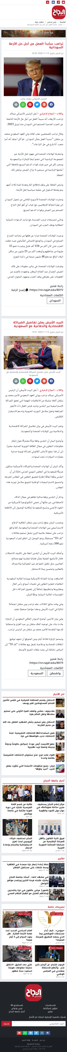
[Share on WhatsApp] (23, 105)
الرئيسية (63, 22)
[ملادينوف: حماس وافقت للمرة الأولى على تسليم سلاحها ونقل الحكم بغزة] (60, 1034)
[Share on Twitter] (37, 105)
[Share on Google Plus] (44, 105)
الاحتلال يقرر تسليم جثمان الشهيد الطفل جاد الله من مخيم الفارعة (29, 1044)
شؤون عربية (39, 22)
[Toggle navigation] (47, 2)
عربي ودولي (51, 22)
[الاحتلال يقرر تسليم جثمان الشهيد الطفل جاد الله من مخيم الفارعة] (60, 1045)
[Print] (16, 105)
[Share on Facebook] (51, 105)
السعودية (37, 673)
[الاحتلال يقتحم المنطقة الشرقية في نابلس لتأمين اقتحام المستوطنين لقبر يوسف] (60, 1024)
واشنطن (55, 673)
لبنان (57, 994)
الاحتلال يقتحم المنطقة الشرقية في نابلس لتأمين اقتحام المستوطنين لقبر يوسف (29, 1022)
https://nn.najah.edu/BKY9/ (46, 663)
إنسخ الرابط (18, 290)
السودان (55, 300)
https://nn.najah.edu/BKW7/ (45, 984)
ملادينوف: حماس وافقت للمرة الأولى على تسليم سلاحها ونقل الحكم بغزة (29, 1033)
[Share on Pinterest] (30, 105)
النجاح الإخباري (59, 12)
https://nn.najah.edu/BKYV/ (46, 290)
